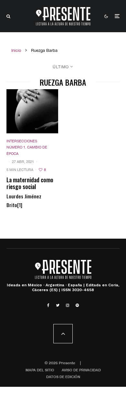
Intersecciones (21, 141)
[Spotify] (77, 305)
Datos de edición (63, 377)
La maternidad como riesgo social (29, 183)
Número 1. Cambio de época (26, 150)
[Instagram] (67, 305)
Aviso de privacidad (81, 370)
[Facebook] (48, 305)
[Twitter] (58, 305)
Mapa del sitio (40, 370)
